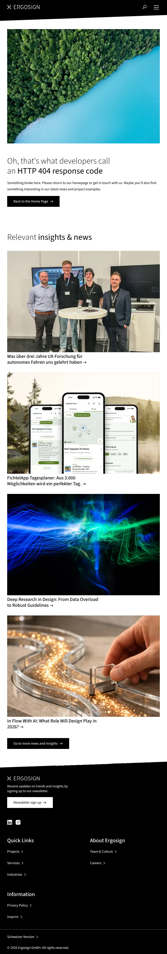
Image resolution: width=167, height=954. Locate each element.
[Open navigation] (156, 7)
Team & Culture (101, 851)
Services (13, 863)
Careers (95, 863)
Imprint (12, 916)
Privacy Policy (17, 905)
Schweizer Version (20, 936)
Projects (13, 851)
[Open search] (144, 7)
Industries (14, 874)
